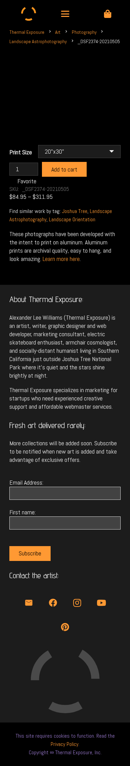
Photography (84, 32)
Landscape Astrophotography (38, 41)
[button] (65, 14)
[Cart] (107, 14)
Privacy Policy (64, 744)
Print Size (20, 152)
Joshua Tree (74, 211)
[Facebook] (53, 602)
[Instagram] (77, 602)
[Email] (28, 602)
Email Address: (26, 482)
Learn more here (61, 259)
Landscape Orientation (72, 219)
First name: (22, 512)
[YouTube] (101, 602)
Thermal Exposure (26, 32)
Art (58, 32)
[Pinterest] (65, 627)
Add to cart (64, 169)
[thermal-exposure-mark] (28, 14)
